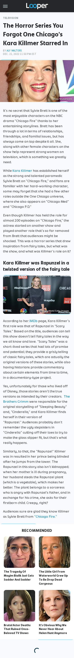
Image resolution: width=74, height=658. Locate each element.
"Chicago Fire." (45, 516)
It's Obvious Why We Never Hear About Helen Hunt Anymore (53, 629)
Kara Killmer (22, 170)
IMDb (33, 321)
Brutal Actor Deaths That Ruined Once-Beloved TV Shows (17, 629)
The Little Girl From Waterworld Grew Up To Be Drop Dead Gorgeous (53, 577)
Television (10, 18)
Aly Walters (14, 50)
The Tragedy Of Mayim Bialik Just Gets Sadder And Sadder (19, 576)
